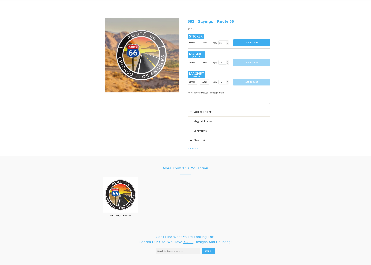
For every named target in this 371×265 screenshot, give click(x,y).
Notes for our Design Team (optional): (206, 92)
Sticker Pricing (202, 111)
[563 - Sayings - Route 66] (142, 55)
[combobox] (178, 251)
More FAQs (193, 148)
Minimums (200, 131)
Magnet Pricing (202, 121)
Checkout (199, 140)
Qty (215, 42)
